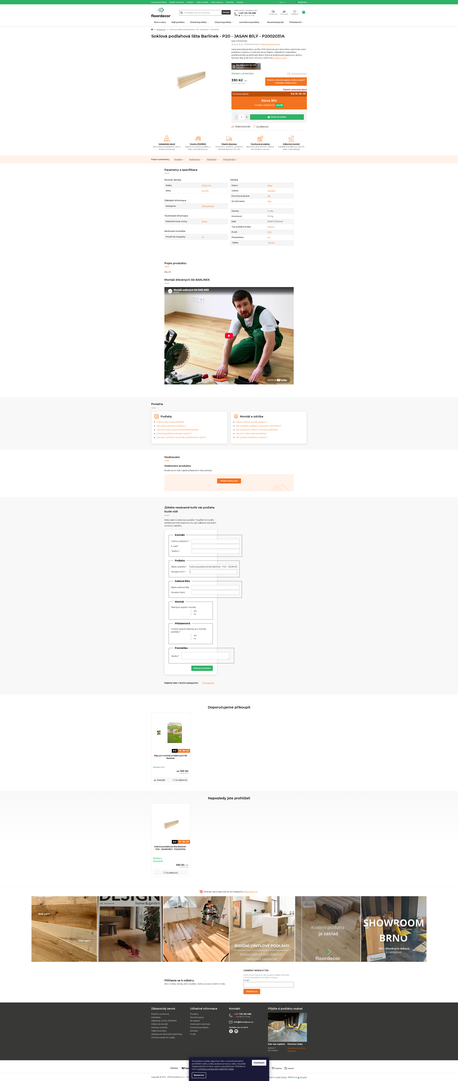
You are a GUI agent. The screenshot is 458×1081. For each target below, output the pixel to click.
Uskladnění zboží (167, 144)
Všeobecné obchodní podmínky (166, 1034)
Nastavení (199, 1075)
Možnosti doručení (299, 73)
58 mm (271, 243)
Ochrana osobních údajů (163, 1037)
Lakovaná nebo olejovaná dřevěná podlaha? (178, 430)
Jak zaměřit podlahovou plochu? (252, 437)
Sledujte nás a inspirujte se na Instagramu (230, 892)
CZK (281, 2)
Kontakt (240, 2)
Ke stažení (195, 1021)
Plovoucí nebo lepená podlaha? (251, 433)
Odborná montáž (291, 144)
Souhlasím (259, 1063)
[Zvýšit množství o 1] (247, 117)
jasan (269, 185)
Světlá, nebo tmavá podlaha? (170, 422)
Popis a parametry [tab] (160, 159)
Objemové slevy (159, 1031)
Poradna (190, 2)
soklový (271, 227)
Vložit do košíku (278, 117)
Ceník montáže (202, 2)
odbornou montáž (251, 68)
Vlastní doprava (229, 144)
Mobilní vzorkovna (176, 2)
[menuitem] (160, 22)
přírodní (271, 191)
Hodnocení (194, 159)
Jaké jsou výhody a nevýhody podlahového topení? (181, 437)
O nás (193, 1034)
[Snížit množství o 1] (236, 117)
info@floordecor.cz (243, 1022)
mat (269, 201)
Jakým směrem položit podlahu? (251, 422)
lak (268, 196)
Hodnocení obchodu (200, 1024)
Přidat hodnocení (229, 481)
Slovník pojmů (197, 1017)
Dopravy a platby (159, 1027)
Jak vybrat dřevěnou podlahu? (171, 426)
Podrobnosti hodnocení (270, 44)
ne (203, 237)
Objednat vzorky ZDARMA (164, 1021)
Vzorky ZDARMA (198, 144)
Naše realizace (217, 2)
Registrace (302, 2)
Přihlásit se (251, 991)
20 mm (205, 191)
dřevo (204, 221)
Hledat (226, 12)
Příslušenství (229, 159)
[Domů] (152, 30)
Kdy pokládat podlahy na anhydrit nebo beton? (259, 426)
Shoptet (303, 1077)
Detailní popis (280, 58)
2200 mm (206, 185)
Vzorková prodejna (158, 2)
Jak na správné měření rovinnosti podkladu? (257, 430)
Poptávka (230, 2)
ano (195, 611)
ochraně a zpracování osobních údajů (216, 1069)
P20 (269, 232)
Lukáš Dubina (281, 1077)
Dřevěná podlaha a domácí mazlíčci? (174, 433)
